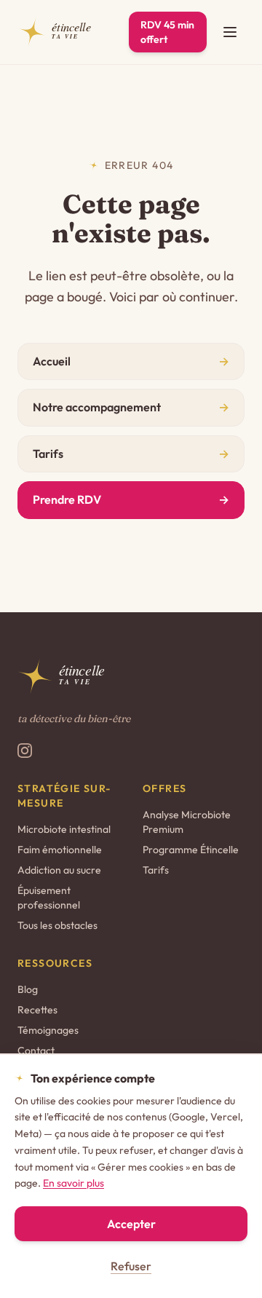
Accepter (131, 1223)
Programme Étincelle (191, 849)
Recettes (37, 1009)
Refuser (131, 1266)
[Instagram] (24, 750)
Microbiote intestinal (64, 829)
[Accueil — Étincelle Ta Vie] (64, 32)
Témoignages (48, 1030)
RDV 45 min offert (167, 32)
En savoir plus (73, 1183)
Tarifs (156, 869)
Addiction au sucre (59, 869)
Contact (36, 1050)
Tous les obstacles (57, 925)
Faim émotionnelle (59, 849)
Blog (27, 989)
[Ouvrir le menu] (230, 32)
